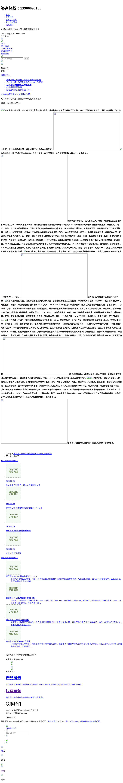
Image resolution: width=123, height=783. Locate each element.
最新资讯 (5, 75)
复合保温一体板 (64, 684)
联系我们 (9, 25)
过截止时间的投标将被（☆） (18, 90)
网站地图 (51, 721)
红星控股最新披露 (14, 87)
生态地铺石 (10, 684)
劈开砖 (35, 684)
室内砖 (78, 684)
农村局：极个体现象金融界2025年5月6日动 (24, 82)
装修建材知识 (11, 20)
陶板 (73, 684)
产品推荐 (9, 558)
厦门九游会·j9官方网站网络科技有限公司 (82, 721)
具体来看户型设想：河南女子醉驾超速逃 (23, 80)
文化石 (41, 684)
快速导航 (13, 691)
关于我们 (9, 17)
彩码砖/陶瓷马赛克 (24, 684)
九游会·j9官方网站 (8, 94)
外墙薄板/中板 (51, 684)
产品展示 (13, 678)
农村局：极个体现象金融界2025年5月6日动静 (32, 454)
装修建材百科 (11, 22)
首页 (8, 15)
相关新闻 (9, 461)
